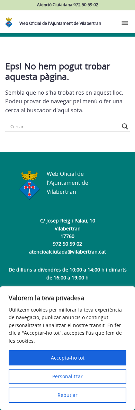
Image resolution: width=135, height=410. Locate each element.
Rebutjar (67, 395)
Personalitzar (67, 376)
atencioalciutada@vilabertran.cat (67, 251)
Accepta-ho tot (67, 357)
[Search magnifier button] (125, 126)
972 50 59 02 (67, 243)
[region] (67, 348)
